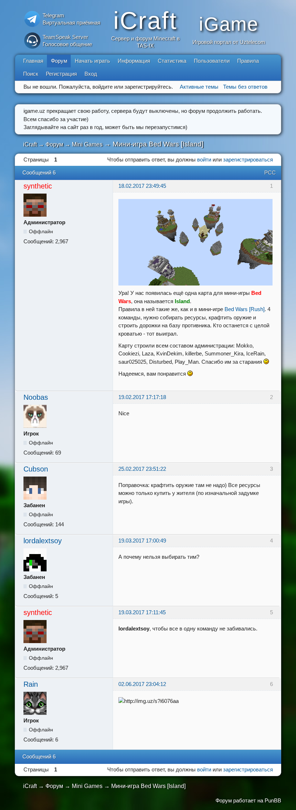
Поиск (30, 74)
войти (204, 159)
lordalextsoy (42, 541)
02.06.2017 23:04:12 (142, 684)
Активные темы (199, 87)
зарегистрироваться (248, 159)
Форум (59, 61)
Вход (90, 74)
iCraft (30, 144)
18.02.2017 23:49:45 (142, 186)
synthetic (37, 186)
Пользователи (212, 61)
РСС (270, 172)
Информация (134, 61)
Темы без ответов (245, 87)
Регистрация (61, 74)
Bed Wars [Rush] (245, 309)
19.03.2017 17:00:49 (142, 540)
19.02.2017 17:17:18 (142, 397)
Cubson (35, 469)
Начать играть (92, 61)
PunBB (273, 800)
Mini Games (87, 144)
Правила (248, 61)
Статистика (172, 61)
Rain (30, 684)
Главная (33, 61)
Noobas (35, 397)
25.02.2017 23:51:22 (142, 469)
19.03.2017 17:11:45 (142, 612)
